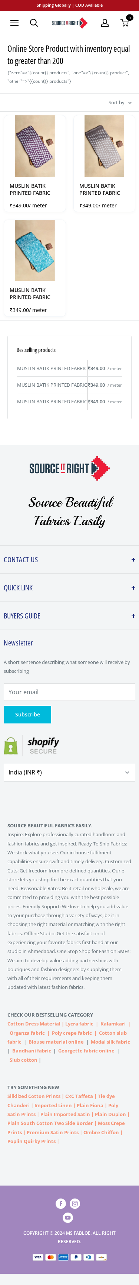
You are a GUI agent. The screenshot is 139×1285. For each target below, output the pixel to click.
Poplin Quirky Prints (31, 1141)
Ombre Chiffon (101, 1132)
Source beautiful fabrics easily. (50, 825)
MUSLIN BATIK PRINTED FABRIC (30, 189)
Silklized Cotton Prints (33, 1096)
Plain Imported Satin (65, 1114)
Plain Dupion (110, 1114)
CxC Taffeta (79, 1096)
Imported (46, 1105)
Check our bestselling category (50, 1014)
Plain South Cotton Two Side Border (50, 1123)
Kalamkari (113, 1023)
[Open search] (34, 23)
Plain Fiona (90, 1105)
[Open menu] (14, 23)
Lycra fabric (79, 1023)
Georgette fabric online (86, 1050)
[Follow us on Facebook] (61, 1203)
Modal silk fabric (110, 1041)
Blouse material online (56, 1041)
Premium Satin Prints (53, 1132)
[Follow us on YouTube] (68, 1218)
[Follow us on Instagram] (75, 1203)
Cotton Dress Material (33, 1023)
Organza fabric (27, 1033)
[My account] (105, 23)
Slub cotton (23, 1060)
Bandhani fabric (31, 1050)
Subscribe (27, 714)
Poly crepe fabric (72, 1033)
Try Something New (33, 1087)
